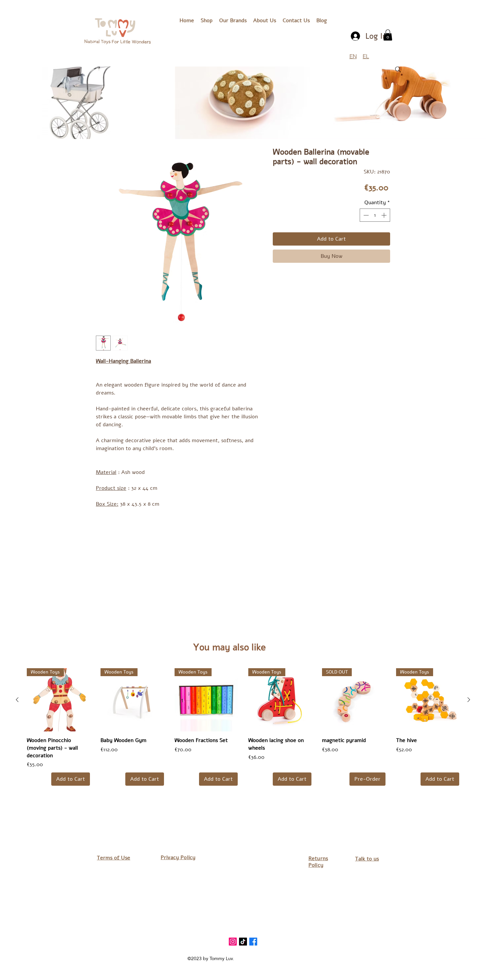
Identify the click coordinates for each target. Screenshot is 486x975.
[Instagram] (233, 942)
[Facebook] (253, 942)
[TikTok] (243, 942)
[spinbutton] (375, 215)
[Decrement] (365, 215)
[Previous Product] (17, 700)
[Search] (398, 69)
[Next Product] (469, 700)
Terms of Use (113, 857)
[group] (243, 727)
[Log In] (356, 36)
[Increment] (384, 215)
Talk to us (367, 858)
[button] (233, 20)
